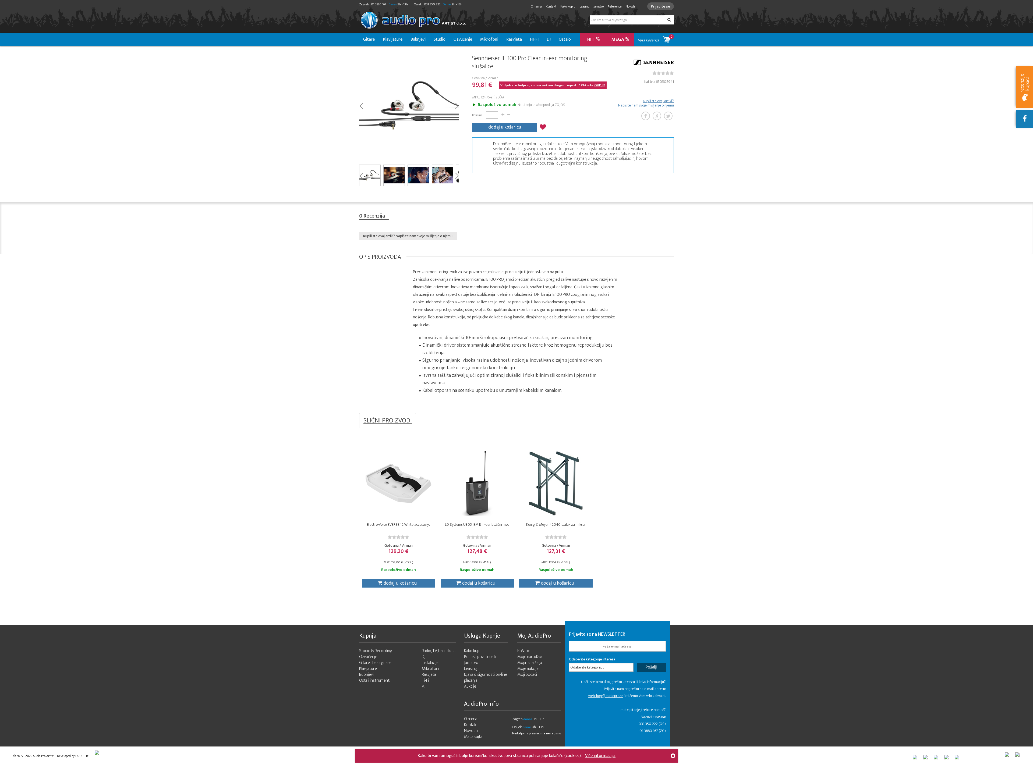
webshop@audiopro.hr (605, 696)
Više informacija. (600, 755)
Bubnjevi (418, 39)
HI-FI (534, 39)
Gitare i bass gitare (375, 662)
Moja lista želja (529, 662)
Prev (361, 105)
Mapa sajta (473, 736)
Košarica (524, 651)
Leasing (584, 6)
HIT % (593, 39)
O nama (536, 6)
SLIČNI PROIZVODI (387, 420)
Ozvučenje (463, 39)
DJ (549, 39)
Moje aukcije (528, 668)
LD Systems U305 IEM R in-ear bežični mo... (477, 524)
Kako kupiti (567, 6)
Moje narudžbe (530, 656)
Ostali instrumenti (374, 680)
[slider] (663, 73)
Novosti (630, 6)
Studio (439, 39)
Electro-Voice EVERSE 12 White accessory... (398, 524)
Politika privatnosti (480, 656)
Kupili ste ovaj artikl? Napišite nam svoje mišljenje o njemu (646, 103)
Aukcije (470, 686)
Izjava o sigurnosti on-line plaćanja (485, 677)
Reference (615, 6)
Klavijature (392, 39)
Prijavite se (660, 6)
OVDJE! (599, 85)
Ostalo (565, 39)
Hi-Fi (425, 680)
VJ (423, 686)
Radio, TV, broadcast (439, 651)
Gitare (369, 39)
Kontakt (551, 6)
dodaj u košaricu (504, 127)
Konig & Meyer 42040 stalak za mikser (556, 524)
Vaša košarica (655, 38)
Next (456, 105)
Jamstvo (598, 6)
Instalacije (430, 662)
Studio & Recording (375, 651)
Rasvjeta (514, 39)
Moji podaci (527, 674)
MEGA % (620, 39)
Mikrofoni (489, 39)
